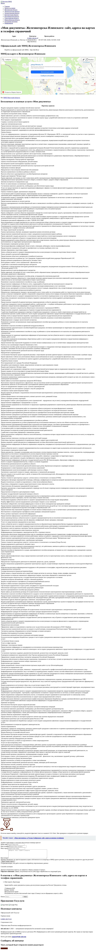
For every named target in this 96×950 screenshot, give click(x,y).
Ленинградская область (12, 11)
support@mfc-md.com (19, 936)
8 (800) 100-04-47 (32, 38)
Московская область (10, 10)
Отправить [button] (4, 948)
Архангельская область (11, 13)
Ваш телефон (5, 846)
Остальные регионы (10, 21)
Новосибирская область (12, 20)
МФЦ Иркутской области (11, 97)
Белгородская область (11, 15)
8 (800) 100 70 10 (6, 919)
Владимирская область (11, 16)
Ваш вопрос (4, 858)
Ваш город (4, 848)
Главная (7, 6)
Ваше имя (4, 844)
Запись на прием (9, 8)
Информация (8, 23)
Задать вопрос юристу (8, 861)
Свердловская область (11, 18)
